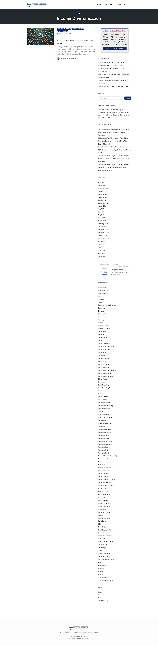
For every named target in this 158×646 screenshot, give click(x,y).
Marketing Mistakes (104, 432)
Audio (100, 302)
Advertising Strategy (104, 290)
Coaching (101, 334)
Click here (123, 115)
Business (101, 323)
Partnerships (102, 488)
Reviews (101, 515)
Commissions (102, 337)
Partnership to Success (105, 485)
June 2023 (101, 247)
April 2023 (101, 253)
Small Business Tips (104, 530)
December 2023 (103, 229)
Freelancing (102, 391)
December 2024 (103, 194)
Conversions (102, 352)
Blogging (101, 311)
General (100, 394)
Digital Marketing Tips (105, 373)
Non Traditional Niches (105, 468)
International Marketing (105, 406)
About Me (108, 4)
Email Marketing (103, 385)
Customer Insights (104, 361)
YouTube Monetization (105, 580)
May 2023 (101, 250)
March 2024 (102, 221)
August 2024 (102, 206)
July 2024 (101, 209)
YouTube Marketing (104, 577)
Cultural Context (103, 358)
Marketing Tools (103, 450)
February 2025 (103, 188)
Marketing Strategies (105, 444)
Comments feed (103, 598)
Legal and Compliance (105, 417)
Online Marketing (103, 476)
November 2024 (103, 197)
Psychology (102, 509)
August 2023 (102, 241)
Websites (101, 571)
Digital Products (103, 379)
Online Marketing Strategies (107, 479)
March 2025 (102, 185)
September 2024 (103, 203)
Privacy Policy (77, 632)
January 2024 (102, 227)
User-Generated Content (106, 559)
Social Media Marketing (105, 536)
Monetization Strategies (105, 459)
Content (100, 340)
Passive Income (62, 31)
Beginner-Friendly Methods (107, 305)
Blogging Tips (102, 314)
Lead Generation (103, 414)
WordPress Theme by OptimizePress (79, 638)
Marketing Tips (103, 447)
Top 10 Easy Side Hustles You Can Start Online (113, 86)
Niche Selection (103, 465)
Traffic (100, 550)
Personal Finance (104, 494)
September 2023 (103, 238)
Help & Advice (102, 400)
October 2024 (102, 200)
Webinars (101, 568)
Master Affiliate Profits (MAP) (107, 456)
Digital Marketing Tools (105, 376)
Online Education (103, 474)
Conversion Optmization (106, 349)
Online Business (78, 29)
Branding (101, 320)
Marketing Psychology (105, 441)
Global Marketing (103, 397)
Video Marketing (103, 565)
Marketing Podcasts (104, 438)
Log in (100, 592)
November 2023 (103, 232)
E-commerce (102, 382)
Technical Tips (103, 545)
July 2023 (101, 244)
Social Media (102, 533)
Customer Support (104, 364)
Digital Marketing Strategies (107, 370)
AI (99, 296)
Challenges (102, 331)
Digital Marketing (103, 367)
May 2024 (101, 215)
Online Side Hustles (104, 482)
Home (99, 4)
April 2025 (101, 182)
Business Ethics (103, 326)
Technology (102, 547)
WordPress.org (103, 601)
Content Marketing (104, 343)
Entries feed (102, 595)
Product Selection (104, 506)
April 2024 (101, 218)
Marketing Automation (105, 429)
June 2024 (101, 212)
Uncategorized (103, 556)
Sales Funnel (102, 521)
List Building (102, 420)
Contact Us (120, 4)
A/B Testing (102, 287)
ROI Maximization (104, 518)
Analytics (101, 299)
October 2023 (102, 235)
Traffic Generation (104, 553)
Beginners (101, 308)
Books (100, 317)
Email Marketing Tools (105, 388)
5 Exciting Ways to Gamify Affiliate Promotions (113, 129)
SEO (99, 524)
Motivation (101, 462)
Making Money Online (105, 423)
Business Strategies (104, 329)
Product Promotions (104, 503)
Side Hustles (102, 527)
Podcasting (102, 497)
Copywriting (102, 355)
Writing (100, 574)
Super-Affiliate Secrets (105, 542)
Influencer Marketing (104, 402)
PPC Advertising (103, 500)
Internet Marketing (104, 408)
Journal (100, 411)
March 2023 (102, 256)
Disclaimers (94, 632)
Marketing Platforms (104, 435)
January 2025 (102, 191)
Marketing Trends (103, 453)
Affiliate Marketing (64, 29)
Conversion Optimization (106, 346)
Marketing (101, 426)
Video (100, 562)
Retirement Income (104, 512)
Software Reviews (104, 539)
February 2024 (103, 224)
